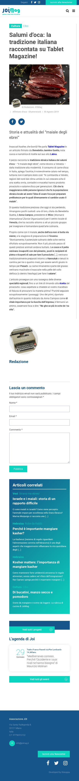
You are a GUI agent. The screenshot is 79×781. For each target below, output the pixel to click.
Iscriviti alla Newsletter (61, 2)
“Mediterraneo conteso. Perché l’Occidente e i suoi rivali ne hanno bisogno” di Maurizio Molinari (42, 661)
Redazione (18, 361)
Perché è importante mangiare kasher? (35, 531)
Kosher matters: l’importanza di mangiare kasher (36, 564)
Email (13, 416)
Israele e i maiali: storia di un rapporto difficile (34, 501)
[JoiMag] (11, 11)
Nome (13, 402)
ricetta (62, 283)
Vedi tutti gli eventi (39, 679)
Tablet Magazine (56, 146)
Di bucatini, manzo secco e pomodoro (33, 594)
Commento (15, 429)
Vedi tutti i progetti (32, 629)
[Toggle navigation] (74, 11)
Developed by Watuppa (59, 772)
